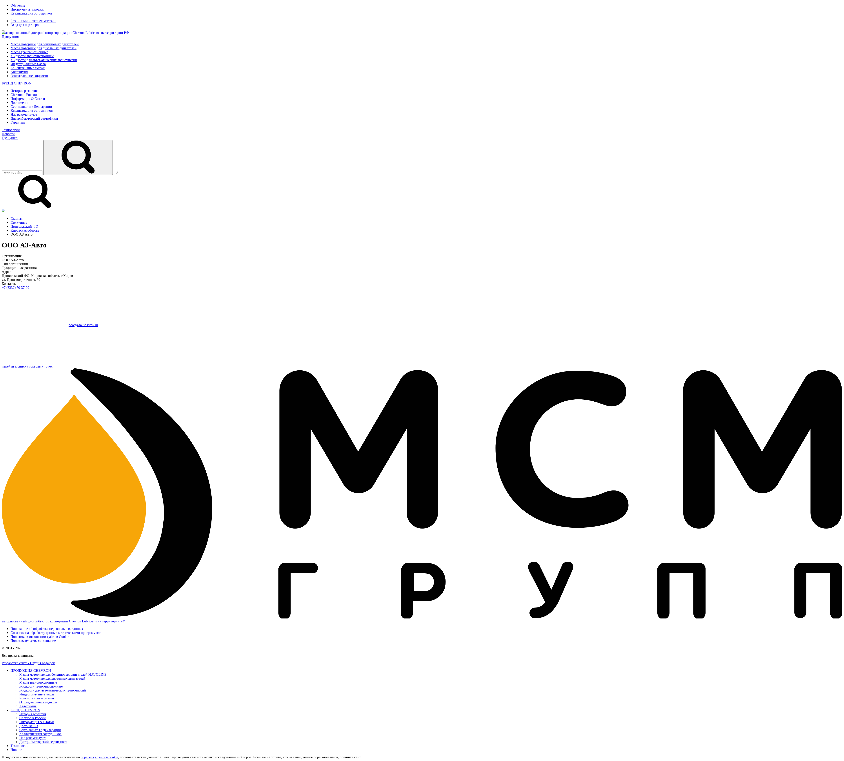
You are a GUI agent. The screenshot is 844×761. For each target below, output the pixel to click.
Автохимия (19, 72)
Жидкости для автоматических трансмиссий (44, 60)
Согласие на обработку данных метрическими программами (56, 633)
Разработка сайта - (28, 663)
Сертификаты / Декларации (31, 106)
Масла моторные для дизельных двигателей (43, 48)
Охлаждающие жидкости (29, 76)
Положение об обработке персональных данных (47, 629)
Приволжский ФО (24, 226)
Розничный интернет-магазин (33, 21)
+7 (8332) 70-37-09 (15, 287)
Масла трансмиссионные (29, 52)
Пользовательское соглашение (33, 640)
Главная (16, 218)
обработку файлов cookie (99, 757)
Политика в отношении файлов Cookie (40, 636)
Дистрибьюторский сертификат (34, 118)
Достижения (20, 102)
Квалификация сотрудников (32, 13)
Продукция (10, 36)
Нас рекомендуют (24, 114)
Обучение (18, 5)
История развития (24, 91)
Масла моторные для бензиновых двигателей (45, 44)
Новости (8, 134)
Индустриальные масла (28, 64)
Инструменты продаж (27, 9)
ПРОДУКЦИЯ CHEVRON (31, 670)
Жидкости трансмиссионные (32, 56)
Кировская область (25, 230)
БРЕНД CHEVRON (16, 83)
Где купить (10, 138)
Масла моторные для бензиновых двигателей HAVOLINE (63, 674)
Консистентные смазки (28, 68)
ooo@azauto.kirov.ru (83, 325)
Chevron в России (24, 95)
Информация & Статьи (28, 99)
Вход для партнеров (25, 25)
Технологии (11, 130)
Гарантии (18, 122)
